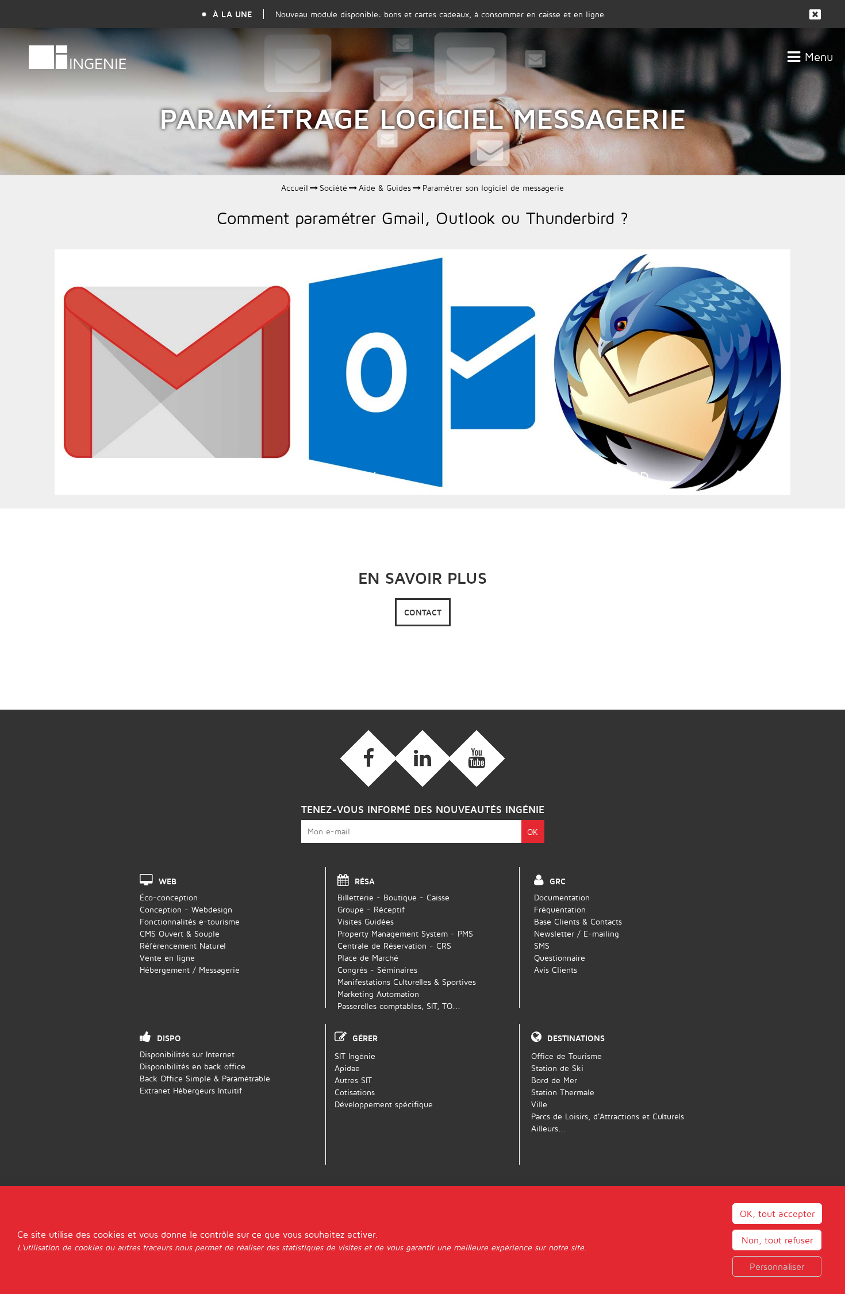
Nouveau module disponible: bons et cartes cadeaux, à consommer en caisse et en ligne (439, 14)
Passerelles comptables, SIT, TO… (398, 1006)
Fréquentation (560, 909)
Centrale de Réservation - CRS (394, 945)
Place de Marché (367, 957)
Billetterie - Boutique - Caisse (393, 897)
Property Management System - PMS (405, 933)
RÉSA (365, 881)
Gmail (86, 476)
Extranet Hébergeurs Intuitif (191, 1090)
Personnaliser (777, 1266)
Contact (422, 612)
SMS (542, 945)
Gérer (365, 1038)
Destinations (576, 1038)
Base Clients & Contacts (578, 921)
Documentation (562, 897)
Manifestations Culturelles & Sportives (406, 982)
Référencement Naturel (183, 945)
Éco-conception (169, 897)
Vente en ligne (167, 957)
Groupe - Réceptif (371, 909)
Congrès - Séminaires (377, 970)
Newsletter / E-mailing (576, 933)
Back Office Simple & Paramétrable (205, 1078)
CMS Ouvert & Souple (180, 933)
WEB (167, 881)
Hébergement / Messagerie (190, 970)
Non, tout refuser (777, 1240)
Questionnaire (559, 957)
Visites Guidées (365, 921)
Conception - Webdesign (186, 909)
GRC (558, 881)
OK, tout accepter (777, 1213)
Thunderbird (602, 476)
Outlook (344, 476)
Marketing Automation (378, 994)
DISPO (169, 1038)
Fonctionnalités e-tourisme (190, 921)
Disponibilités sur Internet (187, 1054)
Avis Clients (555, 970)
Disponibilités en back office (192, 1066)
